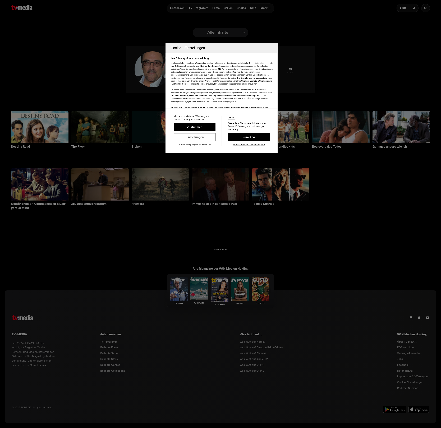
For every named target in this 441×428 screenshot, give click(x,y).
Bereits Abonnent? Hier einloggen (249, 144)
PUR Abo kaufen (249, 137)
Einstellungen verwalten (194, 137)
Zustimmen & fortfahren (194, 127)
